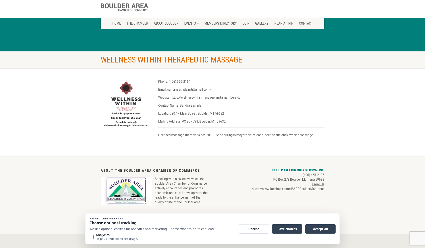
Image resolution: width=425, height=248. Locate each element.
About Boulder (166, 23)
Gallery (262, 23)
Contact (306, 23)
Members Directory (220, 23)
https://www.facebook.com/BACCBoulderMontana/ (288, 189)
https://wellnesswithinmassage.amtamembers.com (207, 97)
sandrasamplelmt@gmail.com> (189, 89)
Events (190, 23)
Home (116, 23)
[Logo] (136, 8)
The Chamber (137, 23)
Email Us (318, 184)
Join (246, 23)
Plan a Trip (283, 23)
